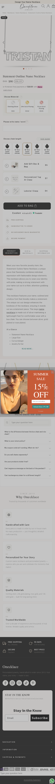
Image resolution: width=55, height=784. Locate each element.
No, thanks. (40, 411)
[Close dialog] (52, 372)
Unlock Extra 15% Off (41, 407)
